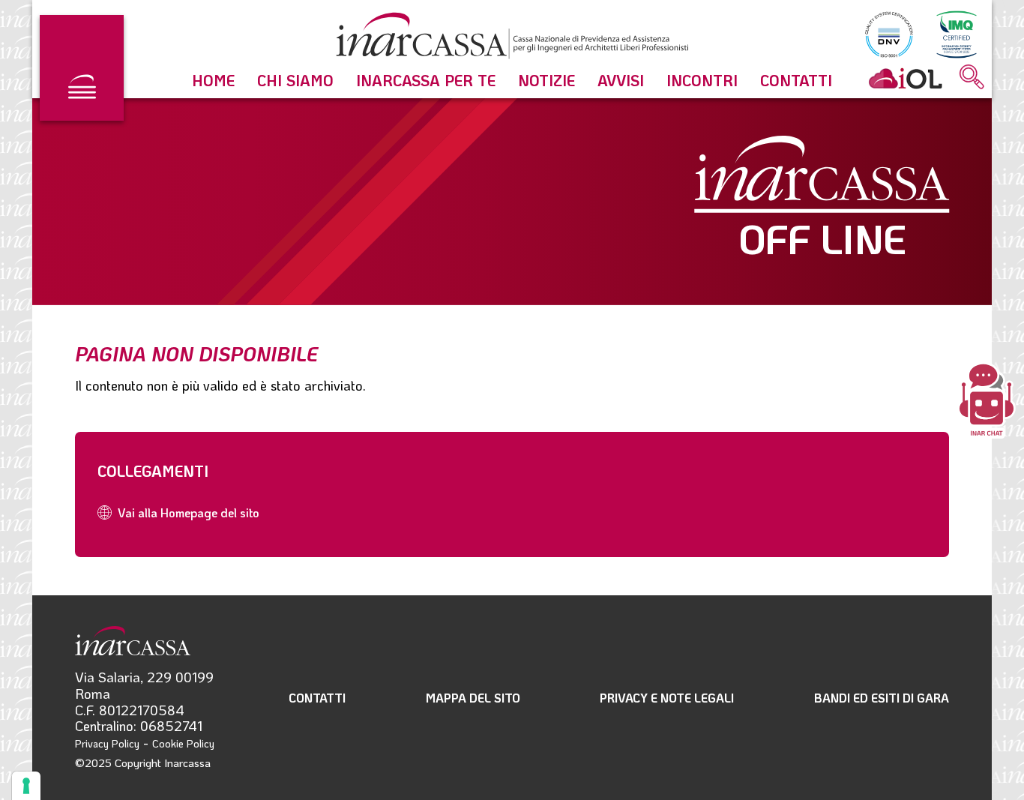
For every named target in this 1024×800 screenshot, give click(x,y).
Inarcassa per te (426, 80)
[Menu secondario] (82, 68)
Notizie (546, 80)
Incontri (702, 80)
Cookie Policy (183, 743)
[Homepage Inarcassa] (512, 38)
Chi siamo (295, 80)
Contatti (796, 80)
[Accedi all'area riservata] (905, 78)
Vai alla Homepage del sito (188, 512)
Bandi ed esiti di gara (881, 698)
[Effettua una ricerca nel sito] (972, 77)
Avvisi (620, 80)
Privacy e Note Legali (667, 698)
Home (213, 80)
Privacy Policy (107, 743)
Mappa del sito (473, 698)
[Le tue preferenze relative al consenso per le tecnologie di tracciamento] (26, 786)
